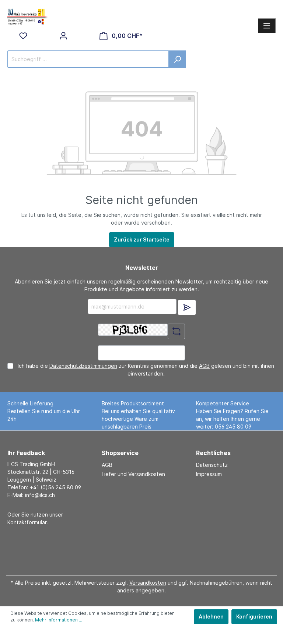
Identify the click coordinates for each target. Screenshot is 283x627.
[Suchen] (177, 59)
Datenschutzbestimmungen (83, 366)
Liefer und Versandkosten (133, 474)
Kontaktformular (26, 522)
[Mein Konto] (63, 36)
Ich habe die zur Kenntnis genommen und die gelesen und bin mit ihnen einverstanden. (146, 370)
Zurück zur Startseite (142, 239)
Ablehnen (211, 616)
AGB (204, 366)
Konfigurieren (254, 616)
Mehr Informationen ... (58, 620)
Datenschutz (212, 465)
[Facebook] (139, 547)
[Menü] (267, 25)
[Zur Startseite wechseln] (27, 16)
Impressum (209, 474)
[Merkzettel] (23, 36)
